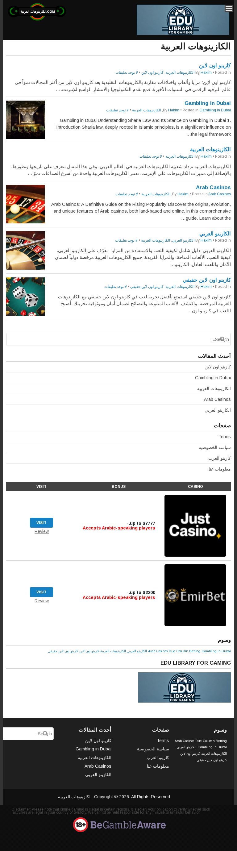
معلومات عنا (220, 469)
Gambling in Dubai (208, 103)
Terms (224, 436)
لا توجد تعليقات (126, 72)
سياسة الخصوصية (215, 447)
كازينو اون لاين (215, 65)
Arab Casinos (213, 187)
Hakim (206, 72)
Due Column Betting (184, 651)
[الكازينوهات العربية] (37, 19)
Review (42, 531)
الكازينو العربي (215, 234)
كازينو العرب (219, 458)
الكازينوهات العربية (179, 72)
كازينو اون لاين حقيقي (207, 280)
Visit (41, 523)
